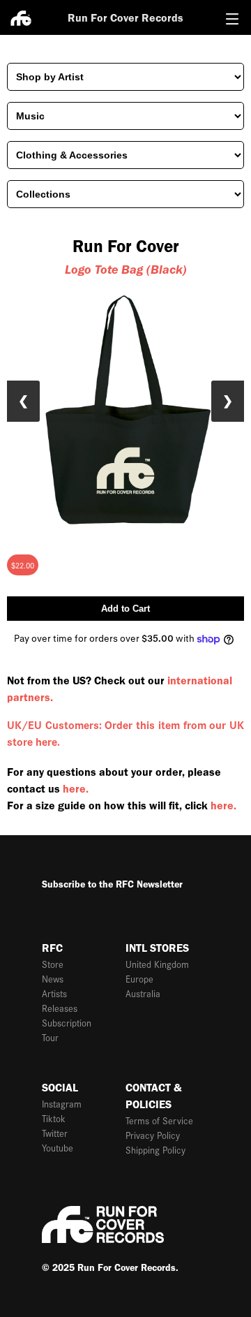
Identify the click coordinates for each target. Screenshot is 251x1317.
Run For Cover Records (125, 17)
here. (76, 788)
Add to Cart (125, 608)
